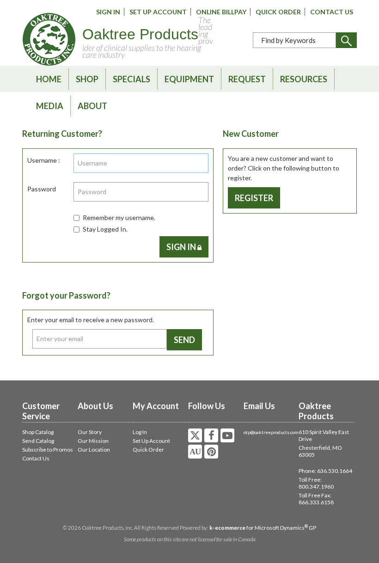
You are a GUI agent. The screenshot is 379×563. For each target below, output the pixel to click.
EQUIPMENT (189, 79)
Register (254, 198)
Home (48, 79)
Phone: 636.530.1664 (325, 470)
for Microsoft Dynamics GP (262, 527)
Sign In (108, 12)
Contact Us (331, 12)
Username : (43, 160)
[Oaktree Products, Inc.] (49, 39)
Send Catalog (38, 440)
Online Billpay (221, 12)
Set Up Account (158, 12)
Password (41, 189)
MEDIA (49, 106)
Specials (131, 79)
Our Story (90, 431)
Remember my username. (119, 217)
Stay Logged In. (105, 229)
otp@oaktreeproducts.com (271, 432)
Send (184, 340)
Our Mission (93, 440)
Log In (140, 431)
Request (247, 79)
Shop (87, 79)
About (92, 106)
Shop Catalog (38, 431)
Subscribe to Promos (47, 449)
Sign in (181, 247)
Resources (303, 79)
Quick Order (278, 12)
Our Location (94, 449)
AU (195, 451)
